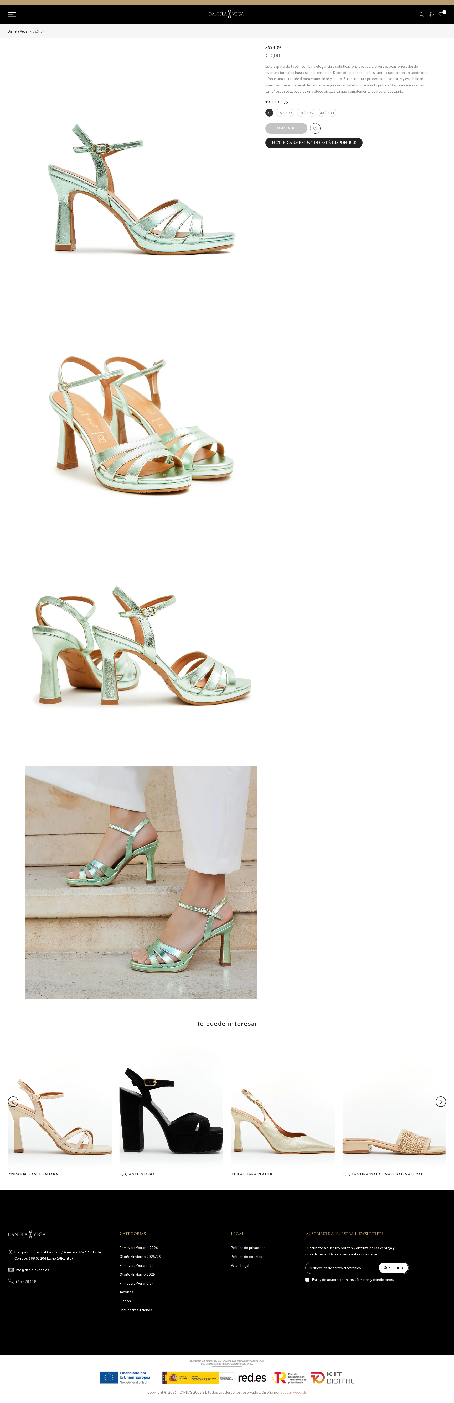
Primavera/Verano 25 (137, 1265)
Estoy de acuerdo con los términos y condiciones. (353, 1279)
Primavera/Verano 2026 (139, 1247)
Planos (125, 1300)
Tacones (126, 1291)
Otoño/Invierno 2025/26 (140, 1256)
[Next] (441, 1101)
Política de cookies (246, 1256)
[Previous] (13, 1101)
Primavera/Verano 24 (137, 1283)
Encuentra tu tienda (136, 1309)
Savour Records (294, 1392)
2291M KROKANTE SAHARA (33, 1174)
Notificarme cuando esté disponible (314, 142)
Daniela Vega (18, 31)
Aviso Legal (240, 1265)
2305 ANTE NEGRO (137, 1174)
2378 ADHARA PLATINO (252, 1174)
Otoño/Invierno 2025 (137, 1274)
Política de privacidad (248, 1247)
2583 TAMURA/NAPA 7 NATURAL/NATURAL (383, 1174)
